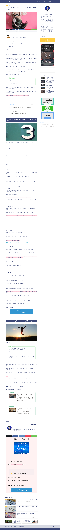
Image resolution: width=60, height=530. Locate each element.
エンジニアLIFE (9, 1)
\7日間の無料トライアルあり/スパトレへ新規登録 (21, 311)
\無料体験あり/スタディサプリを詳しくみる (21, 490)
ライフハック (49, 1)
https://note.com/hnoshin (15, 432)
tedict (7, 203)
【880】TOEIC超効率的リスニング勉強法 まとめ (19, 113)
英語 (44, 1)
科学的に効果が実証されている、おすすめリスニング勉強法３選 (21, 107)
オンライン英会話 (14, 111)
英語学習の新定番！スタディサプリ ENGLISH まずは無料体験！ (17, 242)
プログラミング (38, 1)
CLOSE (33, 104)
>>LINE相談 (43, 36)
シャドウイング (14, 110)
